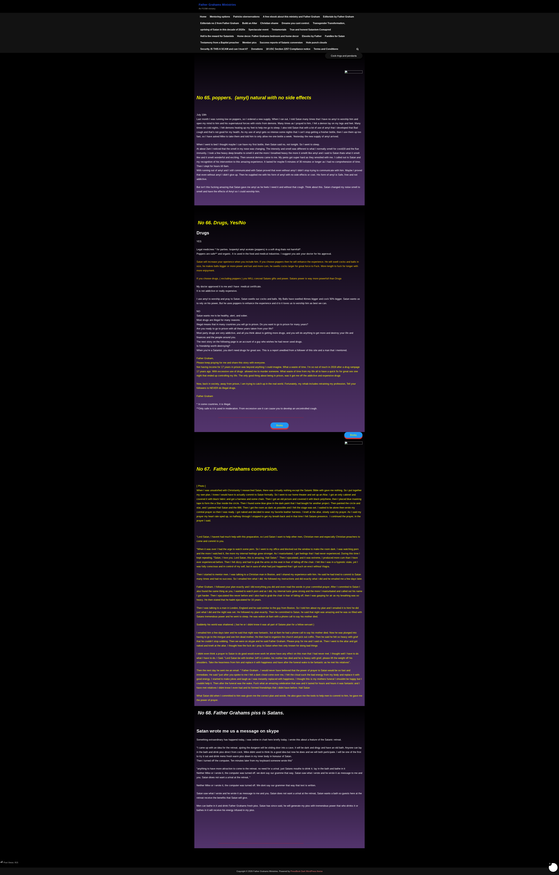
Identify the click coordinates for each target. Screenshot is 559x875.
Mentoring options (220, 16)
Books (279, 425)
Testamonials (279, 29)
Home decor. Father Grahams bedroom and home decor (268, 36)
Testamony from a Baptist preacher (219, 42)
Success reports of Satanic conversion (281, 42)
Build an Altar (249, 23)
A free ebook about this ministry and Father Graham (291, 16)
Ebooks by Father (312, 36)
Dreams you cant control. (295, 23)
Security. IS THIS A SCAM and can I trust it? (224, 49)
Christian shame (269, 23)
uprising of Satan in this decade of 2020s (222, 29)
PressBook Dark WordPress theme (307, 871)
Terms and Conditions (326, 49)
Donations (257, 49)
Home (203, 16)
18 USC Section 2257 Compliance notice (288, 49)
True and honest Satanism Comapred (310, 29)
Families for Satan (335, 36)
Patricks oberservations (246, 16)
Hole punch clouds (316, 42)
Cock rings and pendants (344, 55)
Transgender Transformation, (329, 23)
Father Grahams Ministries (217, 4)
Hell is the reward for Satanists (217, 36)
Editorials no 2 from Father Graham (219, 23)
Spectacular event (258, 29)
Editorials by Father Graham (338, 16)
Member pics (249, 42)
